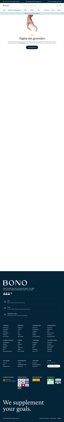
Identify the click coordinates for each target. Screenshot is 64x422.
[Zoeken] (40, 5)
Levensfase (35, 340)
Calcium (19, 329)
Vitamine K (5, 334)
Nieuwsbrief (20, 366)
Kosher (19, 349)
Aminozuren (34, 327)
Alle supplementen (36, 336)
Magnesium (20, 327)
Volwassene (34, 349)
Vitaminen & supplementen (14, 10)
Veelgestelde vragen (22, 364)
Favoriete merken (52, 340)
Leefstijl (20, 340)
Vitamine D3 (5, 329)
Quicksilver (49, 349)
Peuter (33, 346)
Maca (4, 349)
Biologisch (20, 344)
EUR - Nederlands (53, 366)
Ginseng (4, 347)
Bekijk (38, 13)
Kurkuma (4, 344)
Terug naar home (32, 47)
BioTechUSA (49, 347)
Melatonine (49, 329)
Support (59, 10)
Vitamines (5, 325)
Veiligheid (59, 418)
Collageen (34, 331)
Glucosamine (49, 327)
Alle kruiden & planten (7, 351)
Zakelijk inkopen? (6, 366)
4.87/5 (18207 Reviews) (14, 1)
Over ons (5, 362)
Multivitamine (5, 327)
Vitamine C (5, 331)
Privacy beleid (53, 418)
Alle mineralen (20, 336)
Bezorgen (34, 362)
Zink (18, 331)
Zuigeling (34, 344)
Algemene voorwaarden (44, 418)
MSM (48, 331)
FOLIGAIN (49, 344)
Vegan (19, 342)
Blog (4, 364)
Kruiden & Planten (8, 340)
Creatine (34, 332)
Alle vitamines (6, 336)
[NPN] (58, 382)
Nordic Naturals (50, 346)
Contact (53, 10)
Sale (39, 10)
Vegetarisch (20, 347)
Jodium (19, 334)
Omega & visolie (50, 332)
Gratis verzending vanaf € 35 (55, 1)
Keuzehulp (46, 10)
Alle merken (49, 351)
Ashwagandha (6, 342)
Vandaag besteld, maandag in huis (34, 1)
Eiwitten (34, 334)
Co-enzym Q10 (35, 329)
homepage (22, 43)
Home (4, 10)
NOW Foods (49, 342)
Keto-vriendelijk (21, 351)
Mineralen (20, 325)
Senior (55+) (35, 351)
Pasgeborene (35, 342)
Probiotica (49, 334)
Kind (33, 347)
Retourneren (35, 366)
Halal (19, 346)
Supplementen (36, 325)
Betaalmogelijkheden (36, 364)
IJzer (19, 332)
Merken (32, 10)
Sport (25, 10)
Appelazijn (5, 346)
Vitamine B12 (5, 332)
